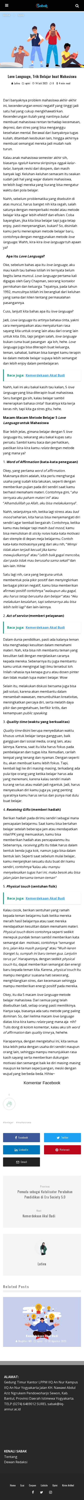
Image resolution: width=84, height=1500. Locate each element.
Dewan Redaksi (15, 1462)
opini (27, 83)
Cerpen (32, 1485)
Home (13, 1485)
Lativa (16, 83)
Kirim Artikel (68, 1485)
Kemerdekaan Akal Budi (39, 1213)
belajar (9, 1122)
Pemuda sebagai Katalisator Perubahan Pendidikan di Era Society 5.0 (45, 1192)
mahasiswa (24, 1122)
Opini (54, 1485)
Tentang (10, 1456)
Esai (22, 1485)
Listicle (44, 1485)
